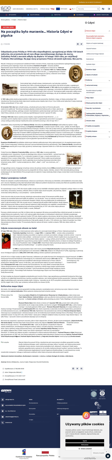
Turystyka (57, 14)
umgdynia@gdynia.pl (12, 416)
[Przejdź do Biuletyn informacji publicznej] (52, 8)
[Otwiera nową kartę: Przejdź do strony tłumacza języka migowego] (103, 8)
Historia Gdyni (22, 19)
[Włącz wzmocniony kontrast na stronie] (109, 9)
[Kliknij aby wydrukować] (81, 368)
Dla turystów (32, 408)
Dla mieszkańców (33, 403)
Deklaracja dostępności (63, 408)
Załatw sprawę (34, 14)
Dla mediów (80, 14)
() (21, 372)
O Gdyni (13, 19)
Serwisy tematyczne (102, 14)
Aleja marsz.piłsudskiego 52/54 (15, 405)
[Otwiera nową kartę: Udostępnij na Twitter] (81, 44)
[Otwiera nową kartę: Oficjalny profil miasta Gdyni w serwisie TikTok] (109, 445)
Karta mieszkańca (18, 9)
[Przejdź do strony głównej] (6, 8)
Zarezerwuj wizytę (32, 9)
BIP (58, 414)
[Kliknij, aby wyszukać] (98, 9)
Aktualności (12, 14)
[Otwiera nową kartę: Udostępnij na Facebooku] (77, 44)
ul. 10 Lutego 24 (10, 411)
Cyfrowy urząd (44, 9)
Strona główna (5, 19)
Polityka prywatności (62, 403)
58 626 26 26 (8, 422)
